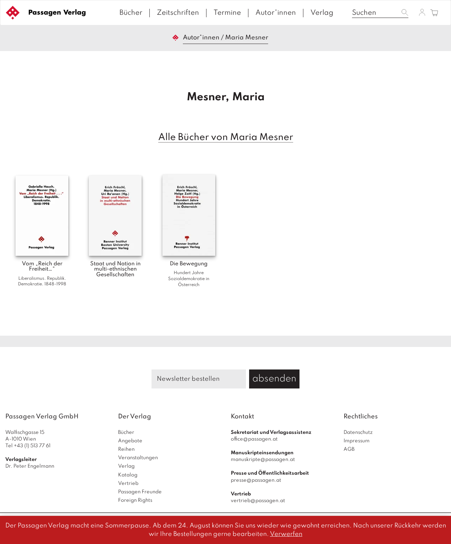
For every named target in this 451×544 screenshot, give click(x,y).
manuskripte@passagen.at (263, 459)
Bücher (130, 13)
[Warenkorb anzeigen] (434, 13)
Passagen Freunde (140, 491)
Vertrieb (128, 483)
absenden (274, 379)
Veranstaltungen (138, 457)
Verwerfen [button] (286, 534)
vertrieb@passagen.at (258, 500)
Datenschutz (358, 432)
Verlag (321, 13)
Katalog (127, 475)
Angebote (130, 440)
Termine (227, 13)
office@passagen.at (254, 439)
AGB (349, 449)
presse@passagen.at (256, 480)
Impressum (357, 440)
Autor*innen (275, 13)
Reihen (126, 449)
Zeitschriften (178, 13)
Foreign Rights (135, 500)
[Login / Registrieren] (422, 12)
